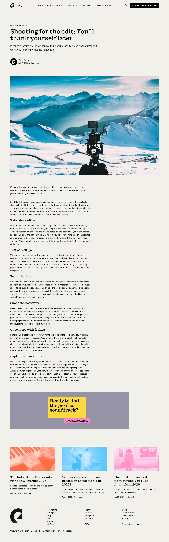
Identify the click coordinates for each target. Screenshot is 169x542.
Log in (124, 521)
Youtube (88, 512)
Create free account (142, 5)
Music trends (72, 5)
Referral (51, 524)
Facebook (89, 518)
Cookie (68, 531)
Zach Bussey (24, 60)
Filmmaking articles (20, 26)
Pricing (125, 518)
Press (49, 518)
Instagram (89, 515)
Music (124, 510)
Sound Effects (128, 512)
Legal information (47, 531)
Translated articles (102, 5)
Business (86, 5)
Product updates (55, 5)
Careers (50, 521)
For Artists (52, 510)
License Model (128, 515)
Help (49, 515)
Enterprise (52, 512)
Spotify (87, 510)
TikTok (87, 524)
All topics (39, 5)
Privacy (60, 531)
